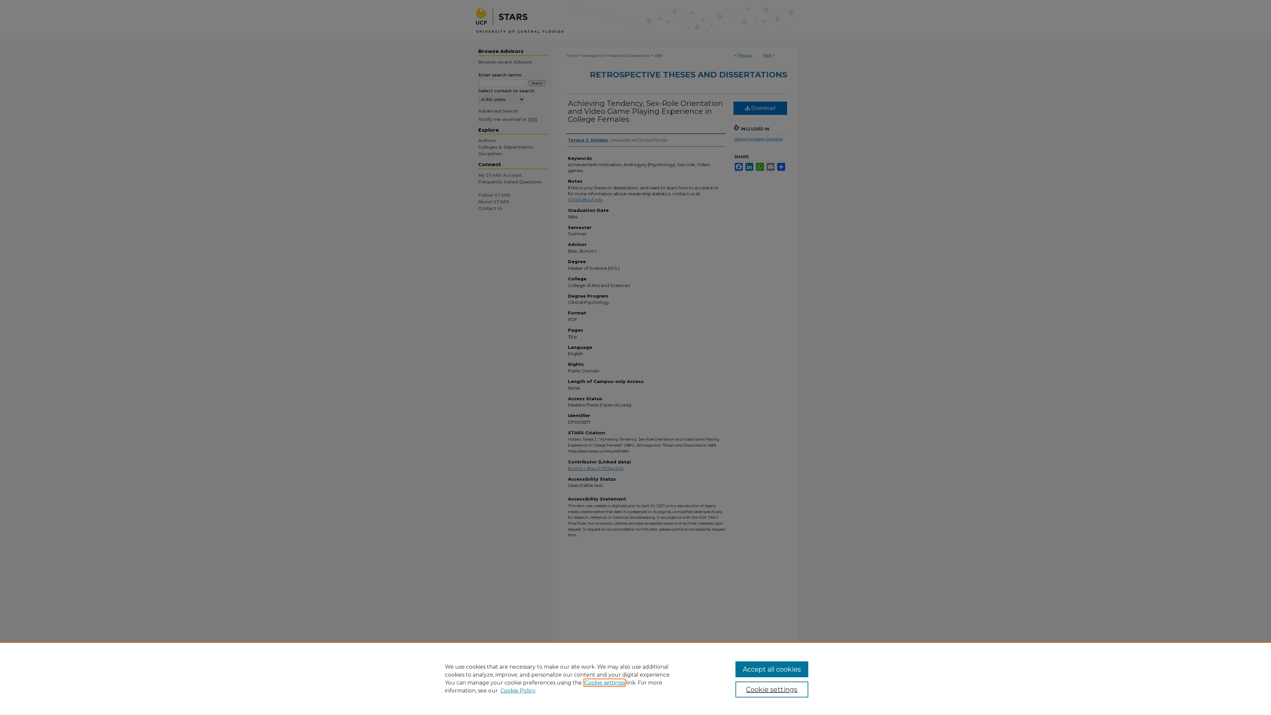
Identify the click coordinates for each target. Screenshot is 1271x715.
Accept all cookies (772, 669)
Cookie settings (605, 683)
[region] (635, 678)
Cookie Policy (518, 691)
